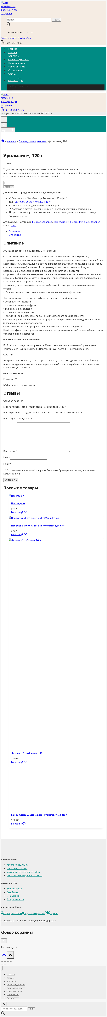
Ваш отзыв (10, 451)
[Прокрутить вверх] (4, 955)
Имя (6, 457)
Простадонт (18, 503)
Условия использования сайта (23, 872)
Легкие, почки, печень (65, 221)
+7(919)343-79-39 (23, 201)
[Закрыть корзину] (4, 940)
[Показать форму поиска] (4, 125)
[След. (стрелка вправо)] (5, 964)
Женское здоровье (42, 221)
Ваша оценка (11, 418)
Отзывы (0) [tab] (15, 234)
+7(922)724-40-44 (42, 201)
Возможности (14, 888)
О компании (15, 70)
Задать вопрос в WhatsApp (16, 38)
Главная (12, 48)
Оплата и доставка (18, 59)
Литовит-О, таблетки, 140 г (27, 753)
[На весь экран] (5, 961)
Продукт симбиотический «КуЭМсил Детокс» (38, 525)
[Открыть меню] (4, 119)
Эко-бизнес (13, 892)
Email (7, 463)
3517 (13, 225)
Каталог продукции (17, 864)
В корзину (8, 187)
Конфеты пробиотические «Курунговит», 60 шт (39, 814)
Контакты (13, 55)
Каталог (12, 52)
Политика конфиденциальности (24, 875)
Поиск (31, 1009)
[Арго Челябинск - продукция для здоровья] (9, 13)
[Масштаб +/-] (2, 961)
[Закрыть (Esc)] (10, 961)
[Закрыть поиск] (4, 1004)
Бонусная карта (16, 66)
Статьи (12, 73)
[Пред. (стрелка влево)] (2, 964)
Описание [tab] (14, 231)
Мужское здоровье (89, 221)
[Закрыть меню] (2, 968)
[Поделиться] (8, 961)
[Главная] (2, 141)
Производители (17, 63)
